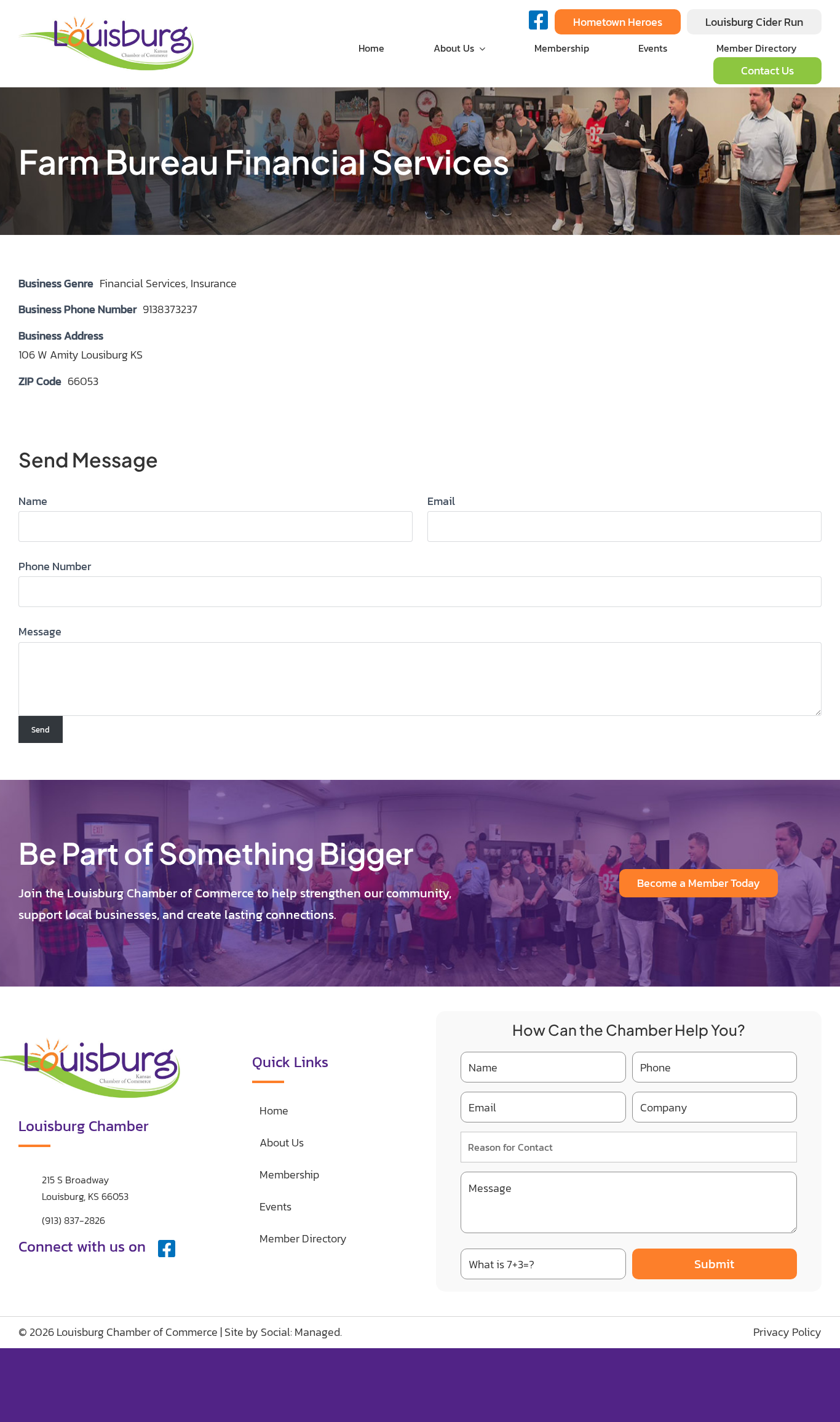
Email (441, 501)
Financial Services (143, 283)
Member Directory (303, 1238)
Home (274, 1110)
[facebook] (166, 1248)
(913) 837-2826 (73, 1220)
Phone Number (54, 566)
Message (39, 631)
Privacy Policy (787, 1332)
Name (32, 501)
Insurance (214, 283)
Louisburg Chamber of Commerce (137, 1332)
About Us (282, 1142)
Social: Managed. (301, 1332)
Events (275, 1206)
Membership (289, 1174)
